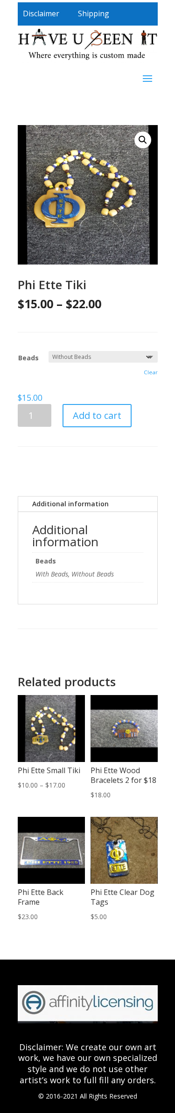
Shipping (93, 13)
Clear (151, 372)
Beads (28, 357)
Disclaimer (41, 13)
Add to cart (97, 415)
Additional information (70, 503)
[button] (142, 140)
